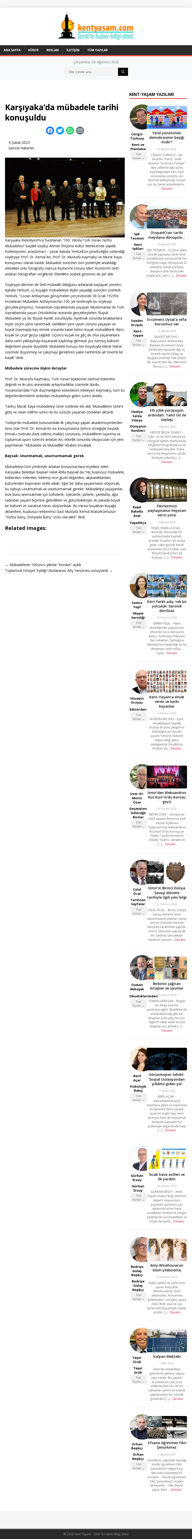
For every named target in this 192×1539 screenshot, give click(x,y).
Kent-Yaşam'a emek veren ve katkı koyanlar (166, 701)
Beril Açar (137, 1078)
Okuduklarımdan (143, 996)
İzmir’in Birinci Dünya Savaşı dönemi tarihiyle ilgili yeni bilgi (167, 892)
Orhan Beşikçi (137, 1446)
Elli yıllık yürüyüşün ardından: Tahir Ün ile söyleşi (167, 415)
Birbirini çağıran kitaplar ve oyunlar (167, 986)
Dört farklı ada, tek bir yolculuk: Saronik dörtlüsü (167, 606)
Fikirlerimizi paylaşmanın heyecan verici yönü (167, 510)
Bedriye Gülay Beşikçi (137, 1270)
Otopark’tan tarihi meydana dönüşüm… (166, 234)
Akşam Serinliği (138, 615)
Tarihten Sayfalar (138, 902)
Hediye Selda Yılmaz (137, 415)
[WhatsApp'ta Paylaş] (70, 131)
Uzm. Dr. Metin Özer (137, 798)
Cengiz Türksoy (137, 136)
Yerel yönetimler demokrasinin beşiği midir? (166, 137)
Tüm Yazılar (97, 50)
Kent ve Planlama (138, 146)
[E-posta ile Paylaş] (80, 131)
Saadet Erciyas (137, 322)
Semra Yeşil (137, 604)
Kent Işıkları (138, 246)
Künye (33, 50)
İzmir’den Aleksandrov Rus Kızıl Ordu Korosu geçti (167, 797)
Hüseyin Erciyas (137, 700)
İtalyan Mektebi (167, 1356)
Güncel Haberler (21, 148)
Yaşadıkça (138, 522)
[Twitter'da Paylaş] (60, 131)
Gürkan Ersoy (137, 1177)
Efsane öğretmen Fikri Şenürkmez (166, 1445)
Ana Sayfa (12, 50)
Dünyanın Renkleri (138, 428)
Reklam (52, 50)
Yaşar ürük (138, 1370)
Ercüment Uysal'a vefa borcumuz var (166, 321)
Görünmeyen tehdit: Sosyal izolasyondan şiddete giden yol (167, 1079)
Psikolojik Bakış (138, 1088)
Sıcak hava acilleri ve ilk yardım (167, 1176)
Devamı (167, 189)
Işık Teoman (137, 236)
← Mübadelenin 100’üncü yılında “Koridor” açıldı (43, 564)
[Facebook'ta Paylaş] (50, 131)
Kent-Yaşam (138, 333)
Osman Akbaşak (137, 986)
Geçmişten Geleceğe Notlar (138, 812)
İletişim (73, 50)
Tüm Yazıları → (138, 156)
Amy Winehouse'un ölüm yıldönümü (166, 1267)
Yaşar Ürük (137, 1359)
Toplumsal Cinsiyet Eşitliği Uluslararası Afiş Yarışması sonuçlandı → (58, 570)
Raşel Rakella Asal (137, 511)
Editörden (138, 709)
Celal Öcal (137, 891)
